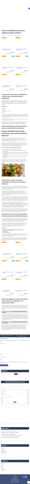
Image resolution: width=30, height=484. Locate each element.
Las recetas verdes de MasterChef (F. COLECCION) (21, 68)
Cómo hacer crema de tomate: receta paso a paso (9, 430)
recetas (2, 468)
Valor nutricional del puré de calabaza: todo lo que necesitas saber (11, 435)
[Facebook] (24, 477)
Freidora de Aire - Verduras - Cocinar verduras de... (7, 49)
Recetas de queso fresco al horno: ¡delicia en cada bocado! (10, 432)
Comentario (2, 343)
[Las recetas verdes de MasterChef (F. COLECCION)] (22, 62)
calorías (2, 465)
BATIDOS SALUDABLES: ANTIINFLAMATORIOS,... (6, 86)
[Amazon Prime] (13, 69)
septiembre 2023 (3, 452)
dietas (2, 466)
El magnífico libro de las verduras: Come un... (8, 68)
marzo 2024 (3, 448)
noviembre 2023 (3, 451)
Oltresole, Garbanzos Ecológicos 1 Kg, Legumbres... (21, 49)
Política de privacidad (15, 479)
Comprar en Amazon (8, 53)
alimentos (2, 463)
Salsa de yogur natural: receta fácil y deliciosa (8, 434)
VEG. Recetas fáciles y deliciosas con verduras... (21, 86)
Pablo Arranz (4, 35)
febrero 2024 (3, 449)
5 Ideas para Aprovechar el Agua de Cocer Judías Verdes (10, 437)
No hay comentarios (17, 35)
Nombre (1, 354)
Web (0, 359)
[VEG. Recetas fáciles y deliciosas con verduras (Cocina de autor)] (22, 80)
